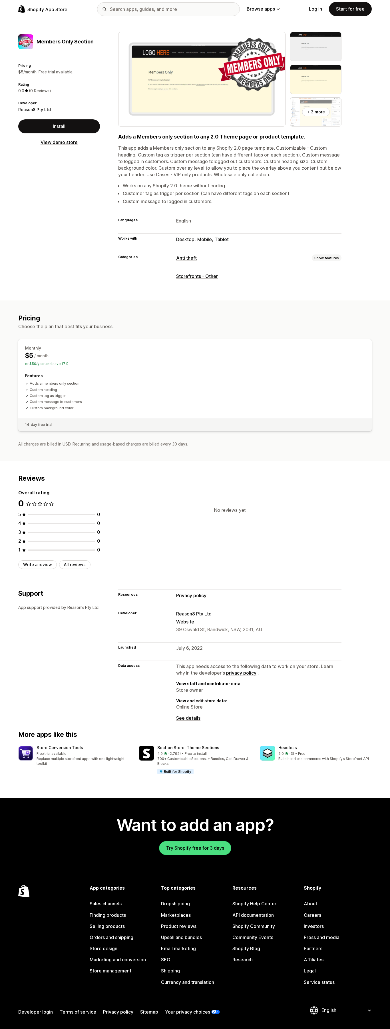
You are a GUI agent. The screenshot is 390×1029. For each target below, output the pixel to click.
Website (185, 622)
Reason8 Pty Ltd (34, 109)
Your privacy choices (187, 1012)
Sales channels (106, 903)
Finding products (108, 915)
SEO (165, 959)
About (310, 903)
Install (59, 126)
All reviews (75, 564)
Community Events (252, 937)
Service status (319, 982)
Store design (103, 948)
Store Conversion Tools (60, 747)
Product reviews (178, 926)
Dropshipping (175, 903)
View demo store (59, 142)
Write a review (37, 564)
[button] (74, 756)
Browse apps (261, 9)
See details (188, 718)
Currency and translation (187, 982)
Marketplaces (176, 915)
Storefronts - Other (197, 276)
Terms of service (78, 1012)
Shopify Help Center (254, 903)
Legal (310, 971)
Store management (110, 971)
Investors (314, 926)
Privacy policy (191, 595)
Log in (315, 9)
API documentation (253, 915)
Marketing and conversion (118, 959)
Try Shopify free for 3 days (195, 848)
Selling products (107, 926)
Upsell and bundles (181, 937)
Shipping (170, 971)
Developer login (35, 1012)
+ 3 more (316, 111)
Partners (313, 948)
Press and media (321, 937)
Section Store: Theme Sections (188, 747)
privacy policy (241, 673)
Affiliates (313, 959)
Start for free (350, 9)
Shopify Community (253, 926)
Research (242, 959)
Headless (287, 747)
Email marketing (178, 948)
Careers (312, 915)
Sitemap (149, 1012)
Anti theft (186, 258)
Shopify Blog (246, 948)
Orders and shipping (111, 937)
